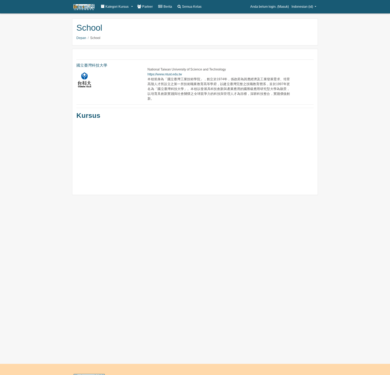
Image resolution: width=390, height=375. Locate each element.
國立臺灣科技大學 (91, 65)
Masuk (283, 6)
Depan (81, 38)
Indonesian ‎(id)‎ (302, 6)
